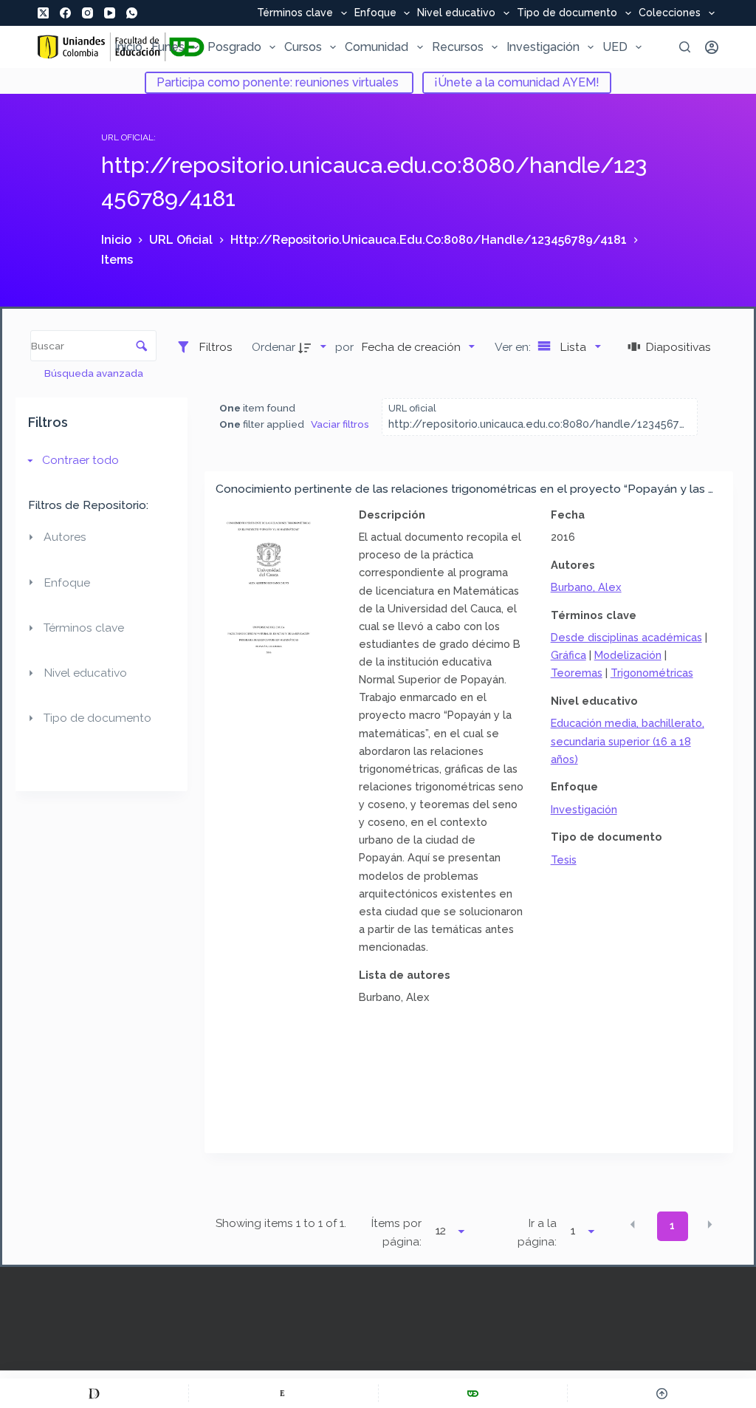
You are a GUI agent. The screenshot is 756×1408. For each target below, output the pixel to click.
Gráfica (568, 655)
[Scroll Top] (662, 1393)
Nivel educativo (456, 13)
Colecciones (670, 13)
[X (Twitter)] (43, 12)
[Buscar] (684, 46)
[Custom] (94, 1393)
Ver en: (514, 347)
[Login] (711, 47)
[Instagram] (87, 12)
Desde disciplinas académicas (626, 637)
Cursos (303, 47)
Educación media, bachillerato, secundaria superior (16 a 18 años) (627, 741)
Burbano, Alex (586, 587)
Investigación (543, 47)
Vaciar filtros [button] (340, 424)
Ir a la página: (537, 1232)
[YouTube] (109, 12)
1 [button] (672, 1225)
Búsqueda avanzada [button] (94, 373)
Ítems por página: (396, 1232)
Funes (168, 47)
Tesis (564, 859)
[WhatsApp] (131, 12)
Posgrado (234, 47)
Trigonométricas (652, 672)
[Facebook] (65, 12)
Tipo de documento (567, 13)
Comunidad (376, 47)
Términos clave (295, 13)
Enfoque (375, 13)
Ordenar (273, 347)
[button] (632, 1225)
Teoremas (576, 672)
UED (615, 47)
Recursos (458, 47)
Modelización (628, 655)
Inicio (128, 47)
